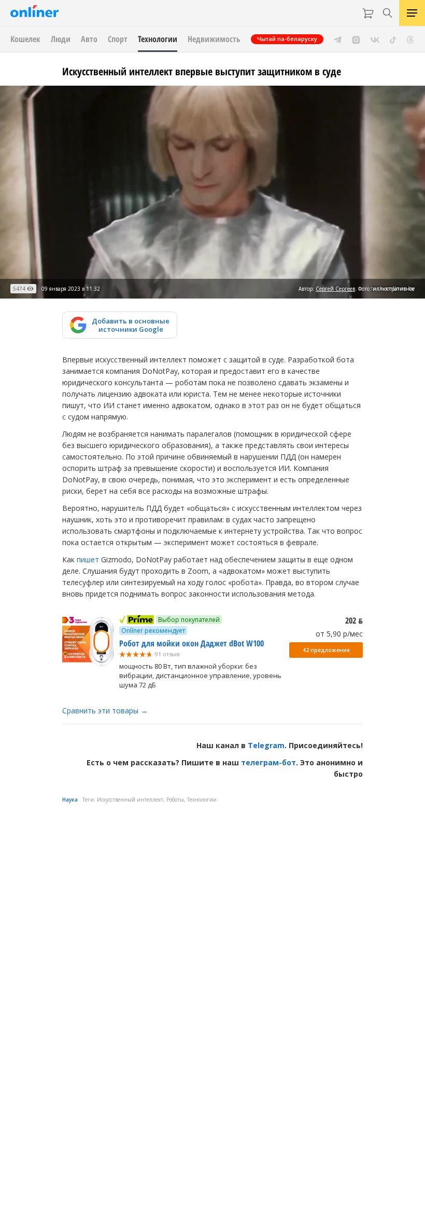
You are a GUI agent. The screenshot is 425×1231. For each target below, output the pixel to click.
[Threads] (410, 39)
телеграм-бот (268, 762)
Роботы (175, 799)
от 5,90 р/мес (339, 634)
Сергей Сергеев (335, 288)
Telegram (266, 745)
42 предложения (326, 650)
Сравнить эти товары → (105, 710)
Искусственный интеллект (130, 799)
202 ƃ (354, 620)
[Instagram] (356, 39)
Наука (70, 799)
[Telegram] (337, 39)
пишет (88, 559)
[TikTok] (393, 39)
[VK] (375, 39)
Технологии (202, 799)
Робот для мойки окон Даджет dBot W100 (191, 643)
